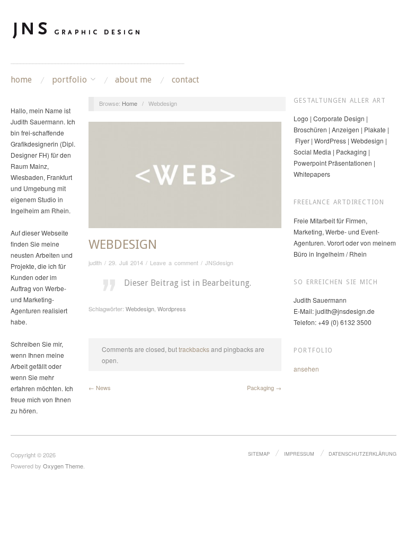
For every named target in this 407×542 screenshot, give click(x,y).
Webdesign (123, 244)
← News (100, 387)
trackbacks (194, 349)
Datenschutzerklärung (362, 453)
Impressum (299, 453)
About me (133, 80)
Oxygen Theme (63, 466)
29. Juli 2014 (126, 262)
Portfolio (69, 80)
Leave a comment (174, 262)
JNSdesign (219, 262)
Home (21, 80)
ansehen (306, 368)
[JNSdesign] (77, 36)
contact (185, 80)
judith (95, 262)
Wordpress (171, 308)
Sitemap (259, 453)
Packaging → (264, 387)
